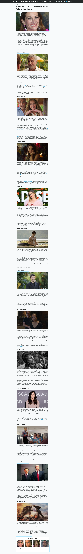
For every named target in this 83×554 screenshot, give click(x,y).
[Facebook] (55, 1)
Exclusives (22, 1)
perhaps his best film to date (41, 86)
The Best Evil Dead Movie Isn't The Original (44, 549)
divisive (39, 343)
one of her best (35, 124)
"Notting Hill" (19, 131)
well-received (24, 85)
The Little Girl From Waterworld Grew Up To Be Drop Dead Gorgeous (28, 549)
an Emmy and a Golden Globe (37, 180)
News (50, 1)
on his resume (37, 485)
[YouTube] (56, 1)
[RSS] (64, 1)
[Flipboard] (61, 1)
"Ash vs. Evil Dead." (41, 419)
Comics (42, 1)
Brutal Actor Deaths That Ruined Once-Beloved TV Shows (36, 549)
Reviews (46, 1)
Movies (26, 1)
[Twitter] (58, 1)
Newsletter (69, 1)
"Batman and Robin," (21, 81)
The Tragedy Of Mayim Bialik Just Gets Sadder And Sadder (20, 549)
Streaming (33, 1)
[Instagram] (59, 1)
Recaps (38, 1)
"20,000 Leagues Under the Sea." (22, 346)
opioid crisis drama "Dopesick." (27, 181)
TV (29, 1)
